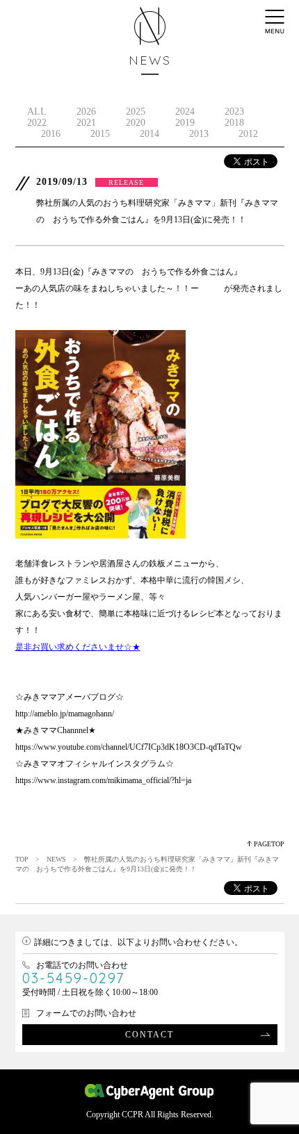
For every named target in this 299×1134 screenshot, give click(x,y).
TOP (22, 859)
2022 (37, 122)
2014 (149, 134)
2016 (50, 134)
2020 (135, 122)
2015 (100, 134)
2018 (234, 122)
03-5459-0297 (73, 978)
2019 (185, 122)
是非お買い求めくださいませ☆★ (77, 647)
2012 (248, 134)
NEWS (56, 859)
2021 (86, 122)
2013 (199, 134)
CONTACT (149, 1035)
